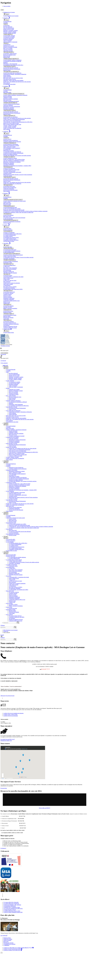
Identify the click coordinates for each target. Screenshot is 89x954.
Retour (7, 14)
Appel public (6, 318)
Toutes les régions (7, 940)
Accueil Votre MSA (7, 247)
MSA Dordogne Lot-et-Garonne (10, 630)
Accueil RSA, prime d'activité (9, 53)
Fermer (6, 368)
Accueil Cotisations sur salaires (10, 158)
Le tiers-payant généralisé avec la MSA (12, 208)
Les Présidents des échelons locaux (11, 237)
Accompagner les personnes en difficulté (12, 61)
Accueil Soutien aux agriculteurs (10, 117)
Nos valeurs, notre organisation (10, 267)
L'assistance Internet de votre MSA (11, 324)
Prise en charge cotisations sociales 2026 (12, 124)
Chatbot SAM (6, 303)
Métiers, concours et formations (10, 308)
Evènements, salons (7, 262)
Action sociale (6, 279)
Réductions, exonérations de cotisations (12, 162)
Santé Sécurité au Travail (9, 66)
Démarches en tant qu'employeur (10, 140)
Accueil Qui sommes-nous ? (9, 265)
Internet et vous (6, 302)
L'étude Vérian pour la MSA (9, 256)
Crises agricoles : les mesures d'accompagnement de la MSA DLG (17, 122)
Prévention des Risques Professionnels (11, 69)
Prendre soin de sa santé (8, 29)
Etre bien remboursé (7, 26)
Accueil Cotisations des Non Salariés (11, 104)
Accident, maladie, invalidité (9, 33)
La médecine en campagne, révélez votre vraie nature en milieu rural (18, 212)
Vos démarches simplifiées (9, 288)
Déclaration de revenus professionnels (11, 106)
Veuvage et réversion (8, 49)
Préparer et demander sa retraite (10, 47)
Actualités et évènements (9, 260)
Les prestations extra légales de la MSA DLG (13, 65)
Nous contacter (6, 83)
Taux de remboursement (8, 28)
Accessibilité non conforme (9, 944)
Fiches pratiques (6, 75)
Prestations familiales (8, 39)
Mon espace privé (7, 92)
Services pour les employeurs (9, 187)
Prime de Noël (6, 57)
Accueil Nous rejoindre (8, 305)
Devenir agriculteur (7, 96)
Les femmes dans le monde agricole (11, 253)
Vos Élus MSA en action (8, 241)
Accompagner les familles (9, 37)
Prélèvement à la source (8, 150)
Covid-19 (6, 137)
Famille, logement (7, 34)
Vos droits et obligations (8, 109)
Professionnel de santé (8, 206)
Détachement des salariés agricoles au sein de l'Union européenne (17, 174)
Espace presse (7, 309)
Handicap (5, 62)
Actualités (5, 22)
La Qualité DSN (7, 149)
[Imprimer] (2, 636)
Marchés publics (6, 316)
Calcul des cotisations (8, 105)
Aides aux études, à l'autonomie (10, 41)
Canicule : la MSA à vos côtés (10, 125)
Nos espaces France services (9, 79)
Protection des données (8, 317)
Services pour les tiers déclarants (10, 190)
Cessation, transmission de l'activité (11, 101)
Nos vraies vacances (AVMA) (10, 286)
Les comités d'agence (8, 236)
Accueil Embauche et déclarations (10, 144)
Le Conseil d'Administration (9, 235)
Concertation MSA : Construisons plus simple (13, 276)
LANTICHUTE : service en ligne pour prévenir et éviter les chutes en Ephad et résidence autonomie (25, 211)
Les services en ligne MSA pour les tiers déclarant (14, 217)
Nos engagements (7, 270)
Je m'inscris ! (3, 848)
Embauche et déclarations (9, 143)
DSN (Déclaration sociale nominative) (11, 148)
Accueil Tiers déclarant (8, 215)
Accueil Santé (6, 25)
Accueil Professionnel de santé (10, 207)
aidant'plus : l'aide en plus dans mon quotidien (13, 80)
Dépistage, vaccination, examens (10, 30)
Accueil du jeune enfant (8, 38)
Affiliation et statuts (7, 97)
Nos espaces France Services (9, 322)
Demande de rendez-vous (6, 740)
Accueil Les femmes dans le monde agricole (13, 254)
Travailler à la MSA (7, 307)
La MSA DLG (6, 266)
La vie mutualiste (7, 231)
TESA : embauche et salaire (9, 146)
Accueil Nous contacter (8, 321)
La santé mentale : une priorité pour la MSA (13, 289)
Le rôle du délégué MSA (8, 252)
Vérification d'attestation (8, 188)
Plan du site (5, 941)
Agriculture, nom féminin (8, 258)
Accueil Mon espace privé (9, 186)
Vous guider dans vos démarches (11, 71)
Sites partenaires (6, 281)
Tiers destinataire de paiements (10, 220)
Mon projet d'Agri (7, 100)
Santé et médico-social (8, 278)
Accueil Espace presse (8, 311)
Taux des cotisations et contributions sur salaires (13, 160)
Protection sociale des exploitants (10, 98)
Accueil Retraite (6, 44)
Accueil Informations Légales (9, 315)
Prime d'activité (6, 56)
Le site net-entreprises (8, 218)
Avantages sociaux (7, 173)
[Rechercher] (17, 622)
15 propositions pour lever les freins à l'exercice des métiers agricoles (18, 257)
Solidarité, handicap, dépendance (11, 58)
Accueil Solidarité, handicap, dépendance (12, 60)
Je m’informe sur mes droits (9, 84)
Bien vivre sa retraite (7, 48)
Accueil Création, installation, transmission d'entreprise (15, 95)
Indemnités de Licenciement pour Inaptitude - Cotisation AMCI (17, 165)
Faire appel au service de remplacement (12, 120)
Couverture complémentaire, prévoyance (12, 172)
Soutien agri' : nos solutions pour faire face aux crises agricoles (17, 81)
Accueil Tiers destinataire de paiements (11, 221)
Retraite (5, 43)
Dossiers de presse (7, 312)
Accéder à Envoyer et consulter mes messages (13, 713)
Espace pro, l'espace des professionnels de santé (13, 209)
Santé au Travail (6, 70)
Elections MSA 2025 (8, 248)
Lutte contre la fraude (8, 284)
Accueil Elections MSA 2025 (9, 249)
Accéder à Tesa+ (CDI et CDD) (10, 714)
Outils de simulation (7, 297)
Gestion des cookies (7, 939)
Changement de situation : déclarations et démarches (14, 74)
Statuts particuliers (7, 76)
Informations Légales (8, 313)
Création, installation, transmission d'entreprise (13, 93)
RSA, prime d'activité (8, 52)
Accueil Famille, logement (9, 35)
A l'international (6, 285)
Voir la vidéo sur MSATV (44, 808)
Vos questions (6, 325)
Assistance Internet (7, 294)
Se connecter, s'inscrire (8, 293)
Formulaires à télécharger (8, 298)
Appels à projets (6, 202)
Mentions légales (7, 937)
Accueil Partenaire (7, 197)
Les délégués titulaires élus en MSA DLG (12, 233)
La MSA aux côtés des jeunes (9, 280)
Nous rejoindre (7, 304)
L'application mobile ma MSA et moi (11, 300)
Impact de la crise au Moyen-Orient (11, 123)
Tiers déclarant (7, 213)
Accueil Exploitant (7, 89)
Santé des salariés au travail (9, 170)
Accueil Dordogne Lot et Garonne (10, 15)
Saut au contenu (6, 6)
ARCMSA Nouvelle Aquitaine (10, 272)
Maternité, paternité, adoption (9, 31)
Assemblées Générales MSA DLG (10, 240)
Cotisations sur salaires (9, 156)
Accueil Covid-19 (7, 139)
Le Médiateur (6, 945)
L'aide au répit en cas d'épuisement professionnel (14, 119)
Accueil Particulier (7, 21)
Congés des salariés (7, 175)
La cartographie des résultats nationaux (11, 251)
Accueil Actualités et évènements (10, 261)
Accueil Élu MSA (7, 228)
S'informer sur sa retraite (8, 45)
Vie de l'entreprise (7, 167)
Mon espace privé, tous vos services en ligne (13, 78)
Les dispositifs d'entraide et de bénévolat (12, 151)
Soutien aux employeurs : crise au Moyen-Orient (14, 159)
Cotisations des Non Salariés (10, 102)
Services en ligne (7, 204)
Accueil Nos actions (7, 275)
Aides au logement (7, 40)
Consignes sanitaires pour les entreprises (12, 141)
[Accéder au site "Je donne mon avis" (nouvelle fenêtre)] (11, 865)
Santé (5, 24)
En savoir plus (4, 788)
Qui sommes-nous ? (8, 264)
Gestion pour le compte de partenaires (11, 283)
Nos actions (6, 274)
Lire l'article (3, 935)
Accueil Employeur (7, 135)
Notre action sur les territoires (9, 269)
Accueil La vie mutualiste (9, 232)
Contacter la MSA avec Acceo (10, 327)
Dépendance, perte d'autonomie (10, 63)
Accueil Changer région (8, 332)
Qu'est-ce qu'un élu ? (8, 229)
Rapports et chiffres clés (8, 271)
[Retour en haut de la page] (2, 952)
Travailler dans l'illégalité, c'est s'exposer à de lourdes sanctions (17, 155)
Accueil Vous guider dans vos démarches (12, 73)
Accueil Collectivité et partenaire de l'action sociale (14, 201)
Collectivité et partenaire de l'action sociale (12, 199)
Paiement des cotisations (8, 107)
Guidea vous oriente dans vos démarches (12, 128)
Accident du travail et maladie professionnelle (13, 153)
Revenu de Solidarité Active (9, 54)
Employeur (5, 631)
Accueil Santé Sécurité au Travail (10, 67)
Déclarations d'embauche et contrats (11, 145)
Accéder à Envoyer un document (10, 715)
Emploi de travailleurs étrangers (10, 154)
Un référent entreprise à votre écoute (11, 169)
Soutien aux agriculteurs (9, 115)
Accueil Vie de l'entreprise (9, 168)
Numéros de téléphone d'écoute (10, 326)
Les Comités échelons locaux (9, 238)
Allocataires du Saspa (8, 50)
